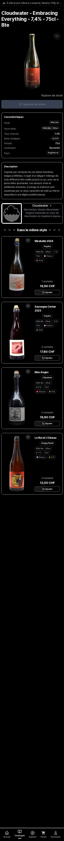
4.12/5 (55, 138)
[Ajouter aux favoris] (28, 240)
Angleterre (53, 152)
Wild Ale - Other (50, 128)
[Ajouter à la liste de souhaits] (57, 36)
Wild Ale (54, 122)
